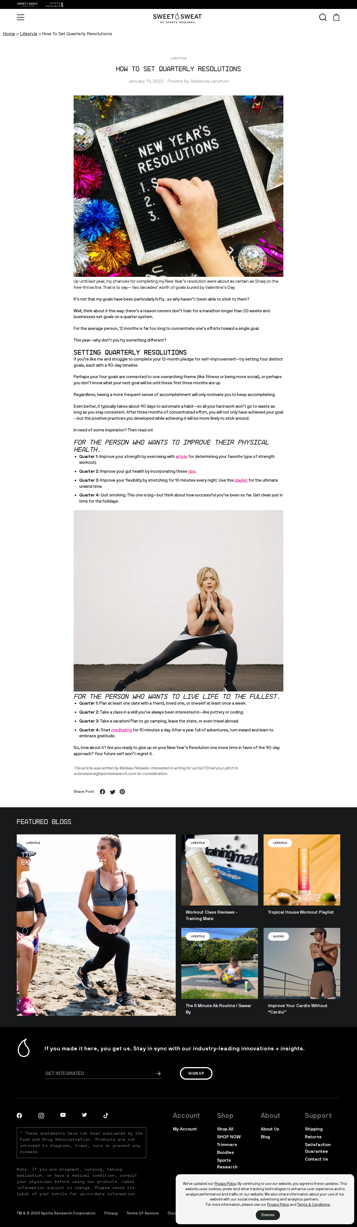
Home (9, 33)
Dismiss (267, 1215)
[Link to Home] (54, 4)
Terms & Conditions (313, 1204)
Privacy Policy (225, 1184)
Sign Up (196, 1073)
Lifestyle (28, 33)
